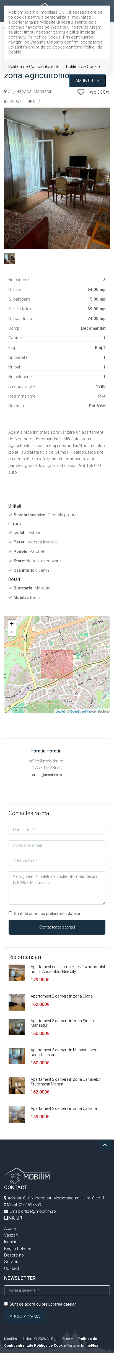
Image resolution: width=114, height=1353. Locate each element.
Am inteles (87, 80)
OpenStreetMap (81, 711)
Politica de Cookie (83, 66)
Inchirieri (12, 1241)
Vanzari (11, 1235)
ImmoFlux (89, 1345)
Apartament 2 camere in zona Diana (62, 996)
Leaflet (60, 711)
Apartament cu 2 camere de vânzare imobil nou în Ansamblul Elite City (68, 969)
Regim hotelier (17, 1248)
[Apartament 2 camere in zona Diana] (17, 1002)
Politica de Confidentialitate (33, 66)
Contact (11, 1268)
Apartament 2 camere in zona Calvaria (64, 1108)
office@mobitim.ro (38, 1211)
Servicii (11, 1261)
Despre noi (14, 1255)
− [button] (12, 632)
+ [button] (12, 623)
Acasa (10, 1228)
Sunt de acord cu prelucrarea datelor (47, 913)
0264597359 (30, 1204)
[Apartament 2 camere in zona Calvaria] (17, 1114)
